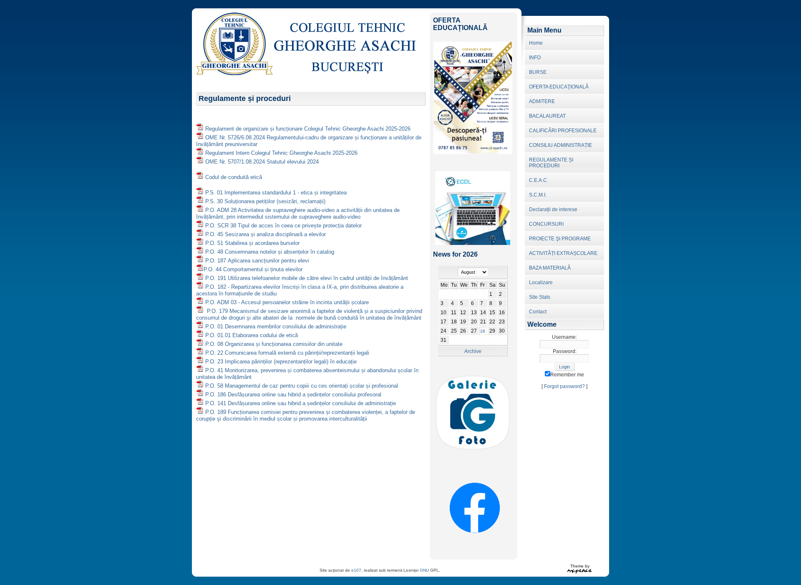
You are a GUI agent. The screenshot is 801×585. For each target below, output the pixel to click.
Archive (472, 351)
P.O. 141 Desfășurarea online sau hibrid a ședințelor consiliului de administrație (300, 403)
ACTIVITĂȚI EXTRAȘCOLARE (563, 253)
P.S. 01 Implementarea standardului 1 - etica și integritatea (276, 192)
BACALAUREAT (547, 116)
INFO (535, 58)
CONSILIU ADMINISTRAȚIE (560, 145)
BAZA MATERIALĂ (550, 268)
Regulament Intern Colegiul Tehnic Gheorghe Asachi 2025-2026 (281, 153)
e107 (356, 570)
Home (536, 43)
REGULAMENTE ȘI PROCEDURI (551, 163)
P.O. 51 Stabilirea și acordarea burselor (252, 243)
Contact (538, 312)
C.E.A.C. (538, 180)
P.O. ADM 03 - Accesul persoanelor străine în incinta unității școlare (287, 302)
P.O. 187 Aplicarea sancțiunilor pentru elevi (257, 260)
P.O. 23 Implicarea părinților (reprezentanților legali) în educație (281, 361)
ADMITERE (542, 101)
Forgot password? (564, 386)
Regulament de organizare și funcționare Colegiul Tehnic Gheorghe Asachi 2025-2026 (308, 129)
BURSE (538, 72)
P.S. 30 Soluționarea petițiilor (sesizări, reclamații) (265, 201)
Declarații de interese (553, 209)
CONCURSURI (546, 224)
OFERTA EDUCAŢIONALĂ (559, 87)
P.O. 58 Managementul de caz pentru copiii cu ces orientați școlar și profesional (301, 386)
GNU (424, 570)
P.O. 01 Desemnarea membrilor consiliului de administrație (275, 326)
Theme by (579, 566)
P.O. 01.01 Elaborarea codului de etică (251, 335)
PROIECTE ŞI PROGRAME (560, 239)
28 (482, 331)
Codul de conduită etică (233, 177)
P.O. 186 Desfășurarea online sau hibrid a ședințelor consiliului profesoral (293, 394)
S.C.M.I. (538, 195)
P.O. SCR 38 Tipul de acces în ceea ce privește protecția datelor (283, 225)
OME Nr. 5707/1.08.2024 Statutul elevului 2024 (262, 162)
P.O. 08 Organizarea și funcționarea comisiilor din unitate (274, 344)
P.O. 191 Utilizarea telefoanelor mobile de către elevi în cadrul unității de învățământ (306, 278)
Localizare (541, 282)
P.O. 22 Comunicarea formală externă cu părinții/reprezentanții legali (287, 353)
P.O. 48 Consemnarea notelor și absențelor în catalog (269, 252)
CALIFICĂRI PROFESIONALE (563, 131)
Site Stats (539, 297)
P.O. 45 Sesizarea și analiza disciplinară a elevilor (265, 234)
